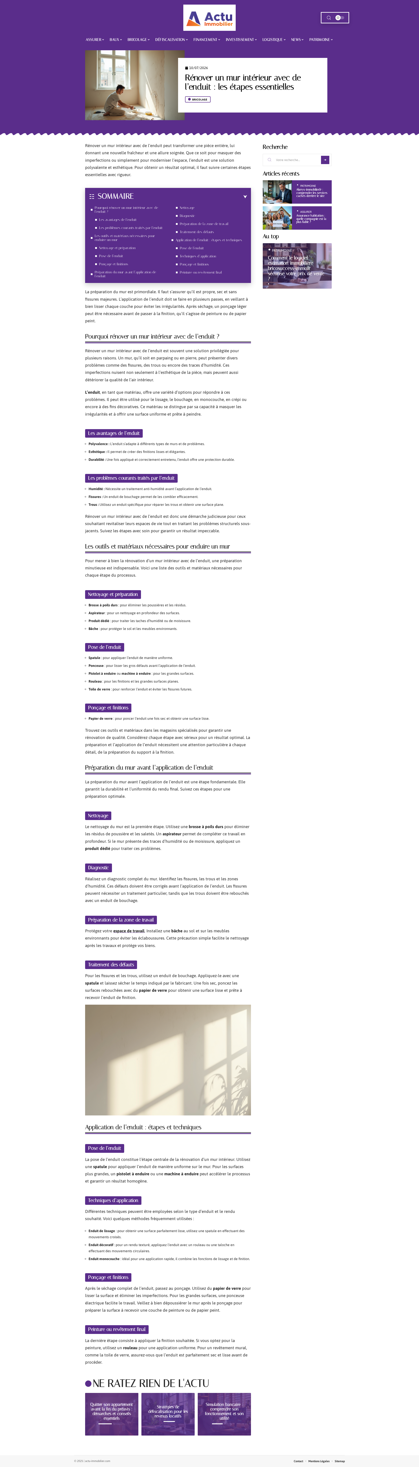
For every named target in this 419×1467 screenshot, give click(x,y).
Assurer (306, 211)
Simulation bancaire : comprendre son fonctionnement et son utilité (224, 1411)
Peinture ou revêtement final (201, 272)
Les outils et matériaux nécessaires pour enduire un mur (125, 238)
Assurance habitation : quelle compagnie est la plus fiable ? (311, 219)
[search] (329, 17)
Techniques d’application (198, 256)
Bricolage (200, 99)
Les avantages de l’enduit (118, 220)
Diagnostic (187, 216)
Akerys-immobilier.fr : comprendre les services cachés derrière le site (311, 193)
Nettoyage (187, 208)
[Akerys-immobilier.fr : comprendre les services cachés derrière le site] (277, 192)
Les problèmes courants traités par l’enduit (131, 228)
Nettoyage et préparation (117, 248)
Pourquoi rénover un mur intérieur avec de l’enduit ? (126, 210)
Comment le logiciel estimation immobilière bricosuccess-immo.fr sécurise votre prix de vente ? (296, 268)
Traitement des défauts (197, 232)
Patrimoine (308, 185)
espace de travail (128, 930)
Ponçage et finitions (113, 264)
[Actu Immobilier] (209, 18)
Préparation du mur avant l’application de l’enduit (125, 274)
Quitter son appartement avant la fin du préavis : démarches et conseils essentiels (111, 1411)
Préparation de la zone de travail (204, 224)
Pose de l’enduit (111, 256)
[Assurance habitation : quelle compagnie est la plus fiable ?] (277, 218)
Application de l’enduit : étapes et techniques (208, 240)
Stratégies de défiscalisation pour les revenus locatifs (168, 1411)
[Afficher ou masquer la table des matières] (190, 196)
